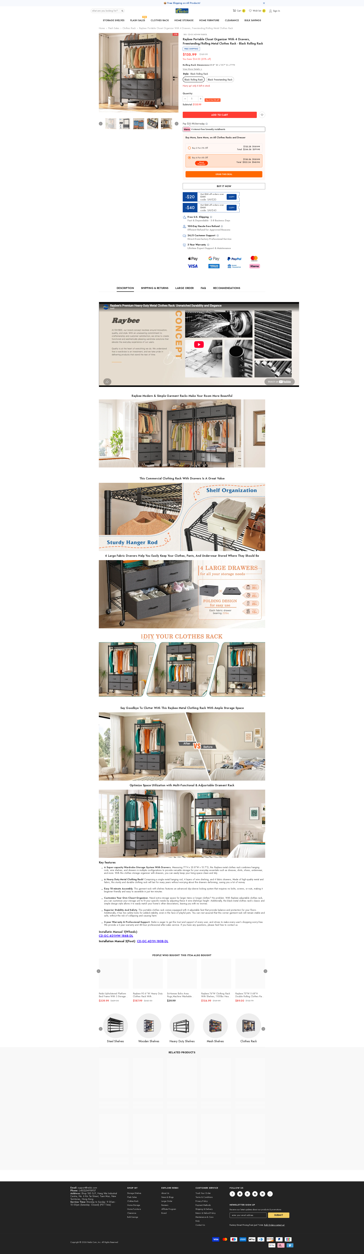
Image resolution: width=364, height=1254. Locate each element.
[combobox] (105, 11)
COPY (231, 197)
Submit (278, 1215)
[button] (108, 11)
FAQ (203, 288)
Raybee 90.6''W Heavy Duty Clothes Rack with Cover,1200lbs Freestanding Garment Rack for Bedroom (148, 995)
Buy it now (224, 186)
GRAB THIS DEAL (224, 174)
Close (264, 3)
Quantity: (188, 93)
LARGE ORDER (184, 288)
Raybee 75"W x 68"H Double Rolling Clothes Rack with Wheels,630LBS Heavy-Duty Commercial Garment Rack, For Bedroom (250, 995)
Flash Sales (113, 28)
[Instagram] (240, 1194)
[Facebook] (232, 1194)
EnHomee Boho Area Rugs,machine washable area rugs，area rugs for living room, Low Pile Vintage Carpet (181, 995)
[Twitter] (270, 1194)
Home (102, 28)
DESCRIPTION (125, 288)
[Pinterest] (247, 1194)
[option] (138, 73)
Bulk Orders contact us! (274, 1225)
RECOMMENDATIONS (226, 288)
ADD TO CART (219, 115)
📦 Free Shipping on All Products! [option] (182, 3)
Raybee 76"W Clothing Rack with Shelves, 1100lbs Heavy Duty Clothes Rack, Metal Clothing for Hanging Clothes (216, 995)
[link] (262, 115)
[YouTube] (262, 1194)
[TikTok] (255, 1194)
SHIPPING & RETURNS (154, 288)
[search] (122, 11)
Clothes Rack (129, 28)
